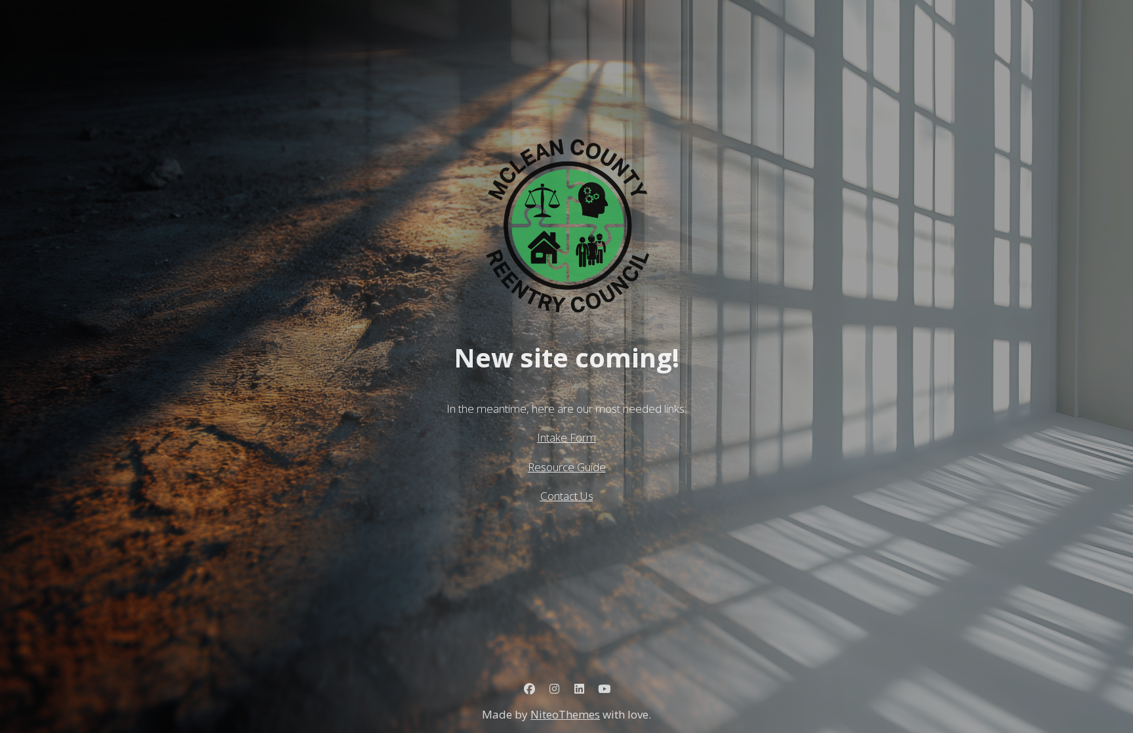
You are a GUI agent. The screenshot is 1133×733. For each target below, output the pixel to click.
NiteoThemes (565, 714)
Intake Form (566, 437)
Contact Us (566, 495)
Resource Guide (567, 466)
